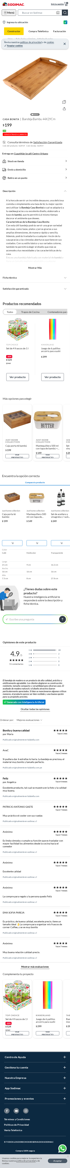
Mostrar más (35, 267)
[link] (17, 349)
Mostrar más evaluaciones (35, 966)
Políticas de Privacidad (16, 1124)
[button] (44, 13)
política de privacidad (26, 1160)
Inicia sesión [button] (57, 4)
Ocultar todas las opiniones (35, 709)
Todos (10, 312)
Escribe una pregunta (22, 619)
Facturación (59, 31)
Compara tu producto (35, 482)
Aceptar (57, 1160)
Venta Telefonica (13, 1130)
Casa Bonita (11, 119)
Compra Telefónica (38, 31)
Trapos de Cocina (30, 312)
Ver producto (18, 377)
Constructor (13, 31)
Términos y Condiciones (17, 1119)
